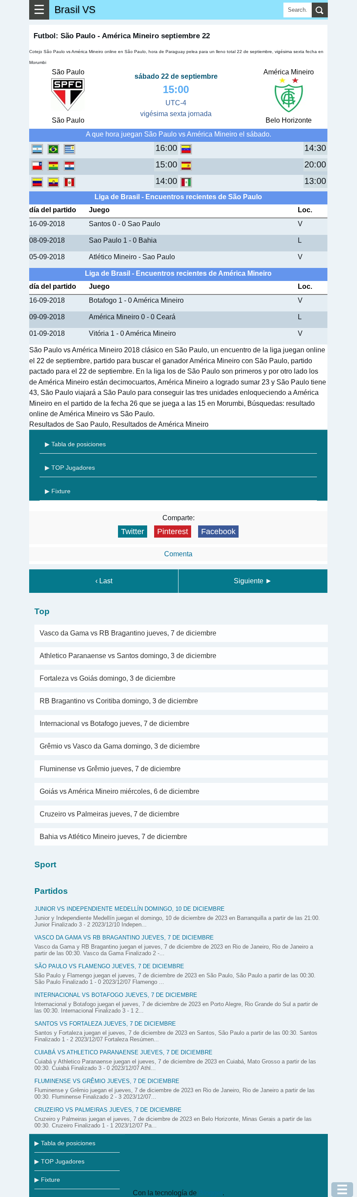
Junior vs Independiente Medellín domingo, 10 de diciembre (129, 909)
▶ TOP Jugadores (70, 467)
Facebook (218, 531)
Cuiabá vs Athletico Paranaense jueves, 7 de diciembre (123, 1052)
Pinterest (172, 531)
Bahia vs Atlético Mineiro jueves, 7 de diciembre (113, 836)
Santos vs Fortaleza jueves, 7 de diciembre (105, 1023)
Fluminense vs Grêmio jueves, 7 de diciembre (110, 768)
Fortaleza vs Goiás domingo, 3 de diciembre (107, 678)
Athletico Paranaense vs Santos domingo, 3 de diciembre (128, 655)
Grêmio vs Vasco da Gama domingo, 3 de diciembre (120, 746)
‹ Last (103, 581)
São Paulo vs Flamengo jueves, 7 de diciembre (109, 966)
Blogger (210, 1193)
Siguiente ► (253, 581)
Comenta (178, 554)
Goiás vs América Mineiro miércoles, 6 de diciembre (119, 791)
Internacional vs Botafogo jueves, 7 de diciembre (114, 723)
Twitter (132, 531)
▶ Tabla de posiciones (75, 444)
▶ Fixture (58, 491)
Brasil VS (74, 9)
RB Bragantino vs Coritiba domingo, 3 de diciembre (119, 701)
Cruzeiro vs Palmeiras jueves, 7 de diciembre (109, 814)
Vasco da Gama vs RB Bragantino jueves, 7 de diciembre (128, 633)
